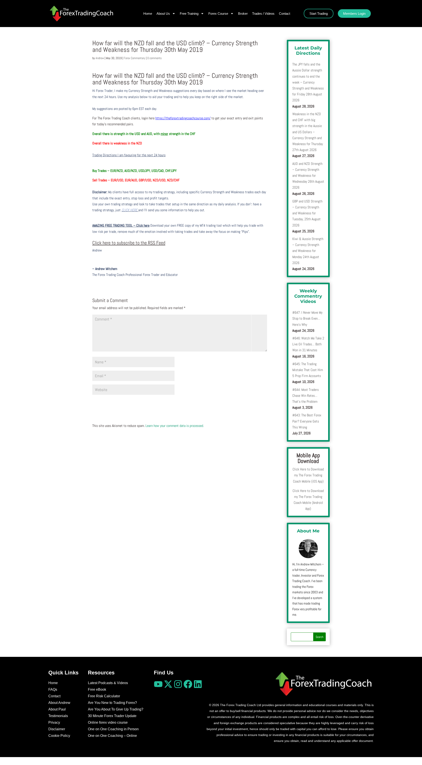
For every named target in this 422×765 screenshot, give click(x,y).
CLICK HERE (130, 210)
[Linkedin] (197, 684)
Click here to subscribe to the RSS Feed (128, 243)
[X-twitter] (168, 684)
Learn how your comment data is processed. (175, 425)
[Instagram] (178, 684)
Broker (243, 13)
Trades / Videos (263, 13)
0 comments (154, 58)
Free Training (189, 13)
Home (147, 13)
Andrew (100, 58)
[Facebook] (188, 684)
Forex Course (218, 13)
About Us (163, 13)
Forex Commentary (134, 58)
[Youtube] (158, 684)
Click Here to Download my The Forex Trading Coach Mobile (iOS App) (308, 475)
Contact (284, 13)
